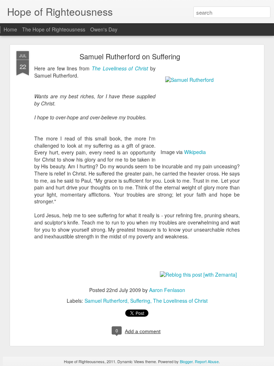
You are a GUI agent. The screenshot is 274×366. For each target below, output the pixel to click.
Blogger (186, 361)
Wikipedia (195, 151)
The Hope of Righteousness (53, 29)
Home (10, 29)
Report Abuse (207, 361)
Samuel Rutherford (106, 300)
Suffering (140, 300)
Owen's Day (103, 29)
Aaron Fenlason (167, 289)
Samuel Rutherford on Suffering (130, 56)
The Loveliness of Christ (120, 68)
